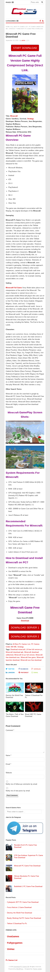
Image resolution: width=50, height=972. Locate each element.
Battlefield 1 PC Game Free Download (28, 886)
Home (8, 26)
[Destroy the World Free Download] (15, 688)
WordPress (19, 969)
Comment (10, 730)
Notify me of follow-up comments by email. (22, 784)
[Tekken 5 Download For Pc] (34, 688)
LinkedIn (11, 672)
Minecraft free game (28, 657)
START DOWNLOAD (25, 48)
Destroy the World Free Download (19, 913)
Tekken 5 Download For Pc (17, 923)
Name (8, 755)
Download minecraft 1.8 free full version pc (26, 649)
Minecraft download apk (14, 652)
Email (36, 672)
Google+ (37, 669)
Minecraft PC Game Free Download (27, 866)
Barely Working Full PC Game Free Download (24, 918)
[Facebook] (40, 20)
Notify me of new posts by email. (18, 791)
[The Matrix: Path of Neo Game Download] (15, 707)
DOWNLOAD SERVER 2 (25, 636)
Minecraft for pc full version (24, 655)
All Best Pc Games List (19, 26)
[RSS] (42, 20)
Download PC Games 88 (21, 966)
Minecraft (14, 116)
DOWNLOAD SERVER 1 (25, 627)
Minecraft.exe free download (31, 660)
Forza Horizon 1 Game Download (19, 907)
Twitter (11, 669)
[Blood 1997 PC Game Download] (34, 707)
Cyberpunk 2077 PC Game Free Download (22, 902)
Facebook (24, 669)
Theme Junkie (37, 969)
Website (9, 773)
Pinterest (25, 672)
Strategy (12, 28)
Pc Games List (11, 960)
